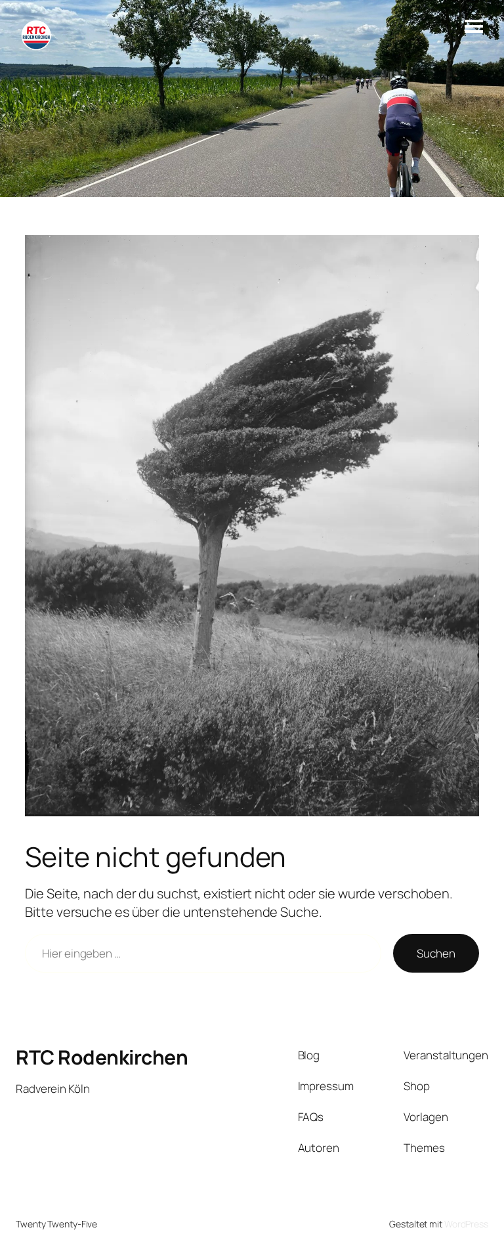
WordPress (466, 1224)
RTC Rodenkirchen (102, 1057)
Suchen (436, 953)
